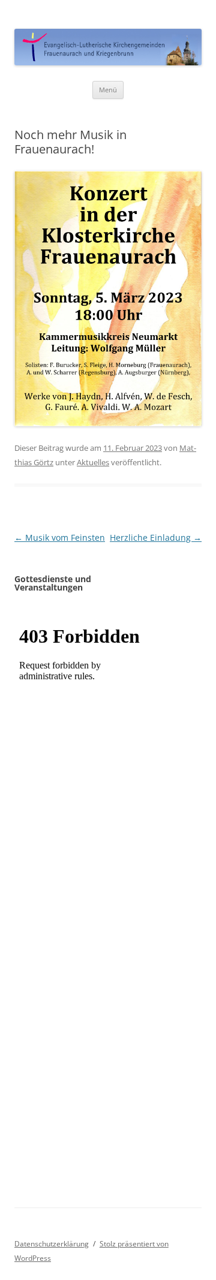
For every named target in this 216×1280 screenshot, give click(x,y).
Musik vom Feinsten (59, 537)
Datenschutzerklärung (51, 1244)
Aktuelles (93, 462)
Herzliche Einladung (156, 537)
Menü (108, 89)
